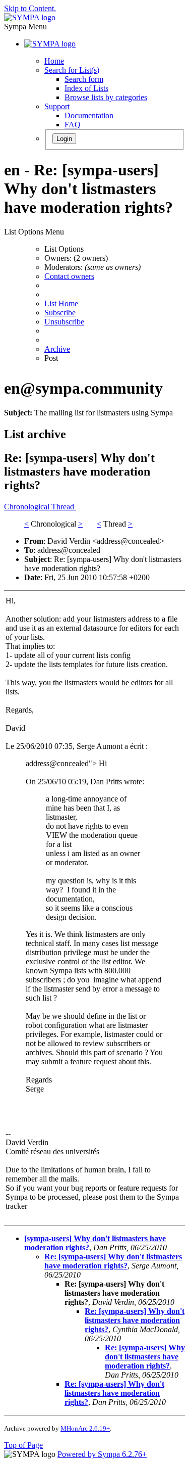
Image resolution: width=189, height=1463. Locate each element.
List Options (64, 249)
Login (64, 139)
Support (57, 106)
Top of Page (23, 1445)
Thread (63, 506)
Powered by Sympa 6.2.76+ (102, 1454)
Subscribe (60, 312)
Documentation (89, 115)
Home (54, 61)
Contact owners (69, 276)
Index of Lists (86, 88)
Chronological (27, 506)
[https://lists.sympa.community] (29, 17)
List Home (61, 303)
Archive (57, 349)
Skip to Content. (30, 8)
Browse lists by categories (106, 97)
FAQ (73, 124)
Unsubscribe (64, 321)
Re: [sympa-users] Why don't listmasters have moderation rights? (113, 1261)
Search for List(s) (71, 70)
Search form (84, 79)
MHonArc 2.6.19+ (85, 1428)
